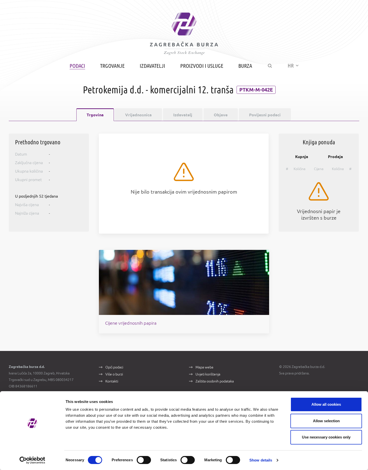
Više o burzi (114, 374)
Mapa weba (204, 367)
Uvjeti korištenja (208, 374)
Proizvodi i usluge (201, 66)
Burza (245, 66)
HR (291, 65)
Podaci (77, 66)
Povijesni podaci (265, 115)
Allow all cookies (326, 404)
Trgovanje (112, 66)
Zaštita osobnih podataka (215, 381)
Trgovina (95, 115)
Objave (221, 115)
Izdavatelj (182, 115)
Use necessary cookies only (326, 437)
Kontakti (111, 381)
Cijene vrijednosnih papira (130, 322)
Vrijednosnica (138, 115)
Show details (260, 460)
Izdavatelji (152, 66)
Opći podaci (114, 367)
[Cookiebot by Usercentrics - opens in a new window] (32, 460)
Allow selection (326, 421)
